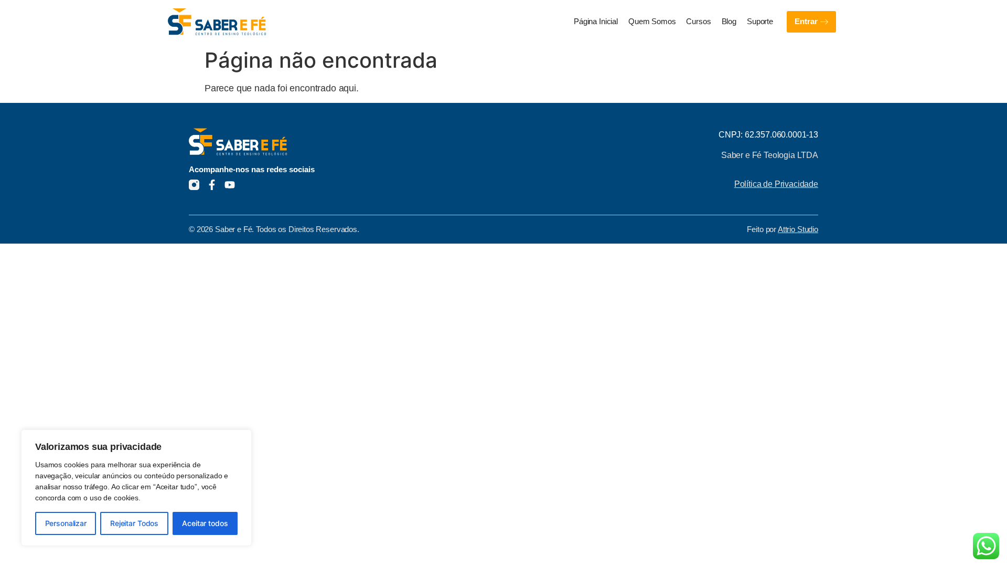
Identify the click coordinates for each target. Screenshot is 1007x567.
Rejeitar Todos (134, 523)
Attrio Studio (798, 229)
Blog (729, 21)
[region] (136, 487)
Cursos (698, 21)
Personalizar (66, 523)
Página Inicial (596, 21)
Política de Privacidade (776, 183)
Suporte (760, 21)
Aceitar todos (205, 523)
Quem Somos (652, 21)
